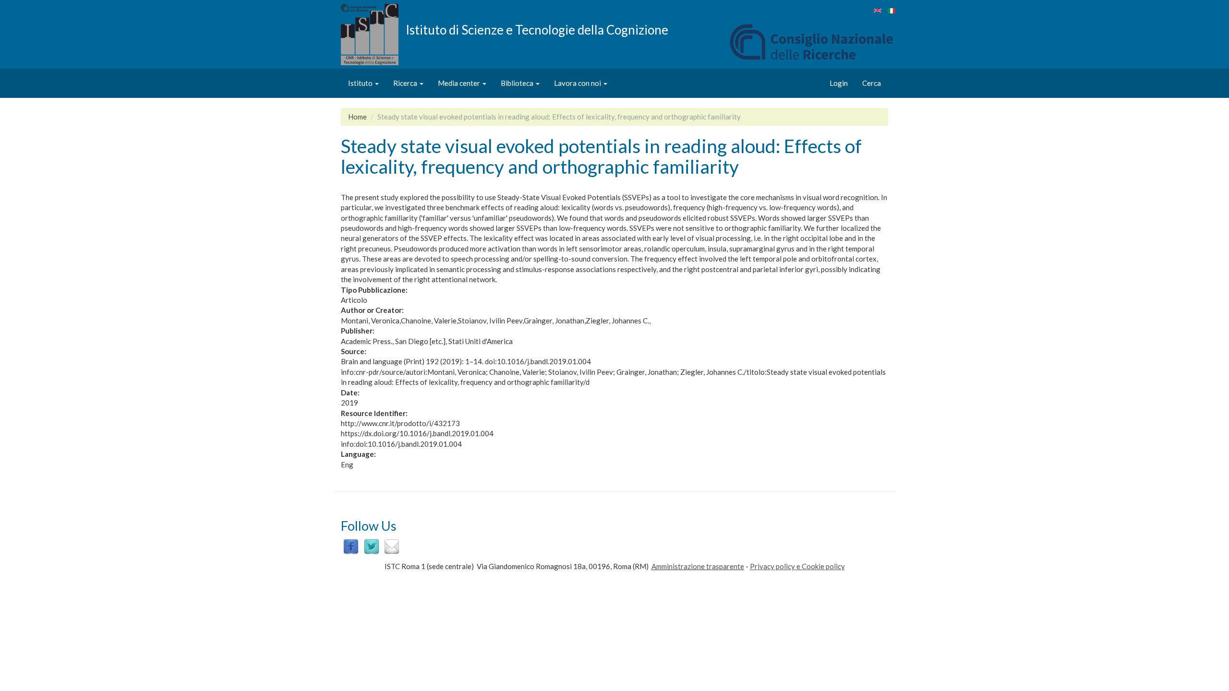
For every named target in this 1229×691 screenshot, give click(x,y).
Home (357, 116)
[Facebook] (351, 546)
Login (839, 83)
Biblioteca (518, 83)
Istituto (361, 83)
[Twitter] (371, 546)
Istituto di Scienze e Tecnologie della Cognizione (537, 29)
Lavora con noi (578, 83)
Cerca (871, 83)
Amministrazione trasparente (697, 566)
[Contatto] (391, 546)
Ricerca (406, 83)
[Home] (373, 34)
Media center (460, 83)
